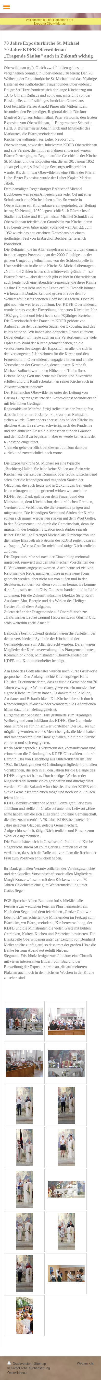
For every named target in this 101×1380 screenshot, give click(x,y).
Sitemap (40, 1363)
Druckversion (22, 1363)
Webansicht (85, 1363)
